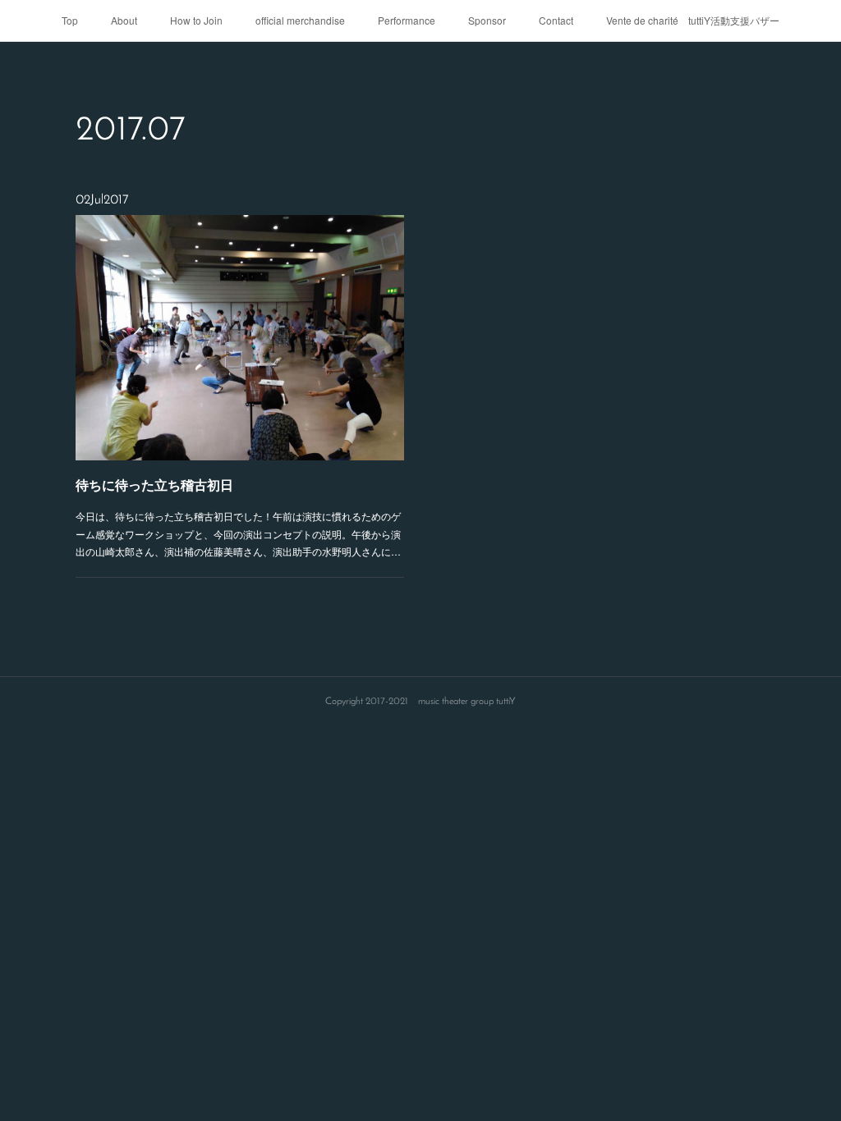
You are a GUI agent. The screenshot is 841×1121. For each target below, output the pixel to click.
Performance (406, 20)
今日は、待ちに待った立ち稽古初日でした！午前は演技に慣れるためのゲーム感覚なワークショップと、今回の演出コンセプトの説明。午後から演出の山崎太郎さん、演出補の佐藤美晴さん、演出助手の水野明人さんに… (238, 533)
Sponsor (487, 20)
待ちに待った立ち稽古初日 (154, 484)
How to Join (196, 20)
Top (70, 20)
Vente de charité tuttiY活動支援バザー (692, 20)
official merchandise (300, 20)
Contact (556, 20)
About (124, 20)
